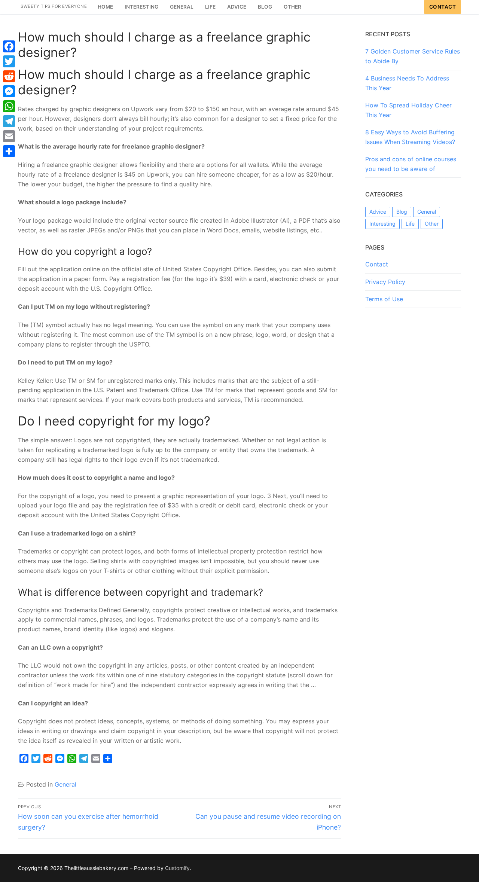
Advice (377, 211)
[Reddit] (8, 76)
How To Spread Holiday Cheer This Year (408, 110)
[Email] (8, 136)
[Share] (8, 151)
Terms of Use (384, 299)
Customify (177, 868)
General (65, 784)
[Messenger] (8, 91)
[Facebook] (8, 46)
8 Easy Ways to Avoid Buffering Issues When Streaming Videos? (410, 137)
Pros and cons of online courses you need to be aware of (410, 164)
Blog (401, 211)
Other (432, 223)
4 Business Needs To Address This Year (407, 83)
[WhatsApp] (8, 106)
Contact (442, 7)
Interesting (382, 223)
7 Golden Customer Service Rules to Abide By (412, 56)
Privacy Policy (385, 282)
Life (410, 223)
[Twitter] (8, 61)
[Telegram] (8, 121)
